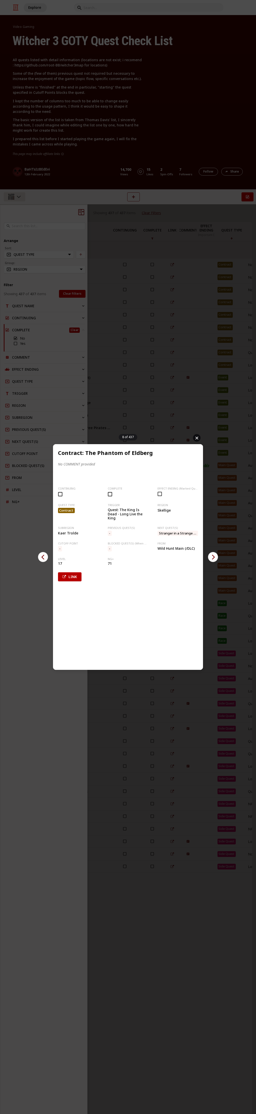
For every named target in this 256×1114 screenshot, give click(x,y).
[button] (43, 557)
